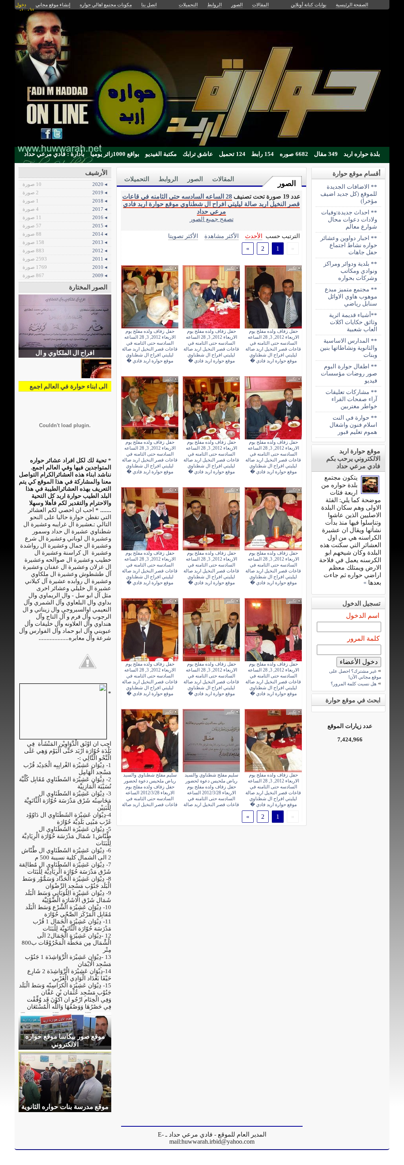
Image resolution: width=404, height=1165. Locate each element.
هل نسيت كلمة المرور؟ (353, 684)
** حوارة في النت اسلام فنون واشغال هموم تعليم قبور (353, 424)
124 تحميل (232, 154)
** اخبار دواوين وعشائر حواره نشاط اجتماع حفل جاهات (348, 245)
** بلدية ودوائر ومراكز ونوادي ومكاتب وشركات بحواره (350, 270)
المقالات (223, 179)
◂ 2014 (64, 234)
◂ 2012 (64, 250)
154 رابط (262, 154)
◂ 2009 (64, 275)
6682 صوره (294, 154)
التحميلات (136, 179)
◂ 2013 (64, 242)
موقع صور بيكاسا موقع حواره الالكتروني (65, 1040)
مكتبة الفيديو (161, 154)
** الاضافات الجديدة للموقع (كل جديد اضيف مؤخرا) (348, 193)
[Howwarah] (370, 491)
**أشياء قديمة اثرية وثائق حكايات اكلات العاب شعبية (353, 321)
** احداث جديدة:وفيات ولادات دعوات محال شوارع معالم (349, 219)
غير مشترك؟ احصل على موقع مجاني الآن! (355, 674)
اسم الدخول (363, 615)
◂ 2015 (64, 226)
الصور (287, 183)
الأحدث (253, 236)
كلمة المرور (363, 638)
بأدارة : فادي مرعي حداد (54, 154)
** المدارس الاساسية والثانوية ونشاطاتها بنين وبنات (348, 347)
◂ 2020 (64, 184)
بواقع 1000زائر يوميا (114, 154)
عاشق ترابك (198, 154)
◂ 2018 (64, 201)
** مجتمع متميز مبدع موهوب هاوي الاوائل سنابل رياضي (351, 296)
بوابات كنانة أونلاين (308, 5)
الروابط (168, 179)
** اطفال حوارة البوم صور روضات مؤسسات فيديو (349, 373)
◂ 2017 (64, 209)
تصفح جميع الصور (212, 219)
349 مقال (326, 154)
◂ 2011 (64, 259)
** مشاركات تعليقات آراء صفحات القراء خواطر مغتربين (351, 398)
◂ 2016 (64, 217)
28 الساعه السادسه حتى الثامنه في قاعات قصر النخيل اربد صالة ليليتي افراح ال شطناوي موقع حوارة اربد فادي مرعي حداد (211, 204)
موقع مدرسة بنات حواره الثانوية (64, 1107)
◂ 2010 (64, 267)
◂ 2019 (64, 192)
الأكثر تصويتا (183, 236)
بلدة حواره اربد (362, 154)
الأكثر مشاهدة (221, 236)
